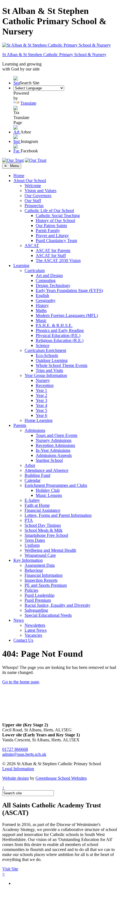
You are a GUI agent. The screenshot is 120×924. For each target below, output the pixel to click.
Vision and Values (40, 190)
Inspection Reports (41, 580)
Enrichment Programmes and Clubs (56, 485)
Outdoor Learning (52, 360)
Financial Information (44, 575)
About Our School (29, 180)
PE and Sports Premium (46, 585)
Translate (28, 103)
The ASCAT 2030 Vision (58, 260)
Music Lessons (49, 495)
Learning (21, 265)
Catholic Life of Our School (49, 210)
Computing (46, 280)
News (18, 620)
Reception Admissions (55, 445)
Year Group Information (46, 375)
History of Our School (55, 220)
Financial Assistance (42, 510)
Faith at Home (37, 505)
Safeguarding (36, 610)
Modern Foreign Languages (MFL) (67, 315)
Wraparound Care (40, 555)
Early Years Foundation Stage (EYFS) (69, 290)
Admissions (35, 430)
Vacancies (33, 635)
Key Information (28, 560)
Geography (46, 300)
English (42, 295)
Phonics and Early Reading (60, 330)
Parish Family (48, 230)
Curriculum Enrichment (45, 350)
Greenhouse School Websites (61, 778)
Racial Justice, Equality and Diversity (57, 605)
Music (41, 320)
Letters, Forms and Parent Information (58, 515)
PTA (29, 520)
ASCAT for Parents (53, 250)
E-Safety (32, 500)
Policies (31, 590)
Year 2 (41, 395)
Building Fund (37, 475)
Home (18, 175)
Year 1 (41, 390)
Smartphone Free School (46, 535)
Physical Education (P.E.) (58, 335)
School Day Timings (43, 525)
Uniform (32, 545)
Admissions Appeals (54, 455)
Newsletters (35, 625)
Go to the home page (20, 681)
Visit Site (10, 869)
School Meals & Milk (44, 530)
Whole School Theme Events (61, 365)
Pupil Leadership (39, 595)
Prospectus (34, 205)
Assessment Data (40, 565)
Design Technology (53, 285)
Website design (15, 778)
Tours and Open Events (56, 435)
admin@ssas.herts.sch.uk (24, 754)
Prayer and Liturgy (52, 235)
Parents (19, 425)
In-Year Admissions (53, 450)
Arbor (30, 465)
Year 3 (41, 400)
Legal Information (18, 768)
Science (42, 345)
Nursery (43, 380)
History (42, 305)
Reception (45, 385)
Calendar (32, 480)
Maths (41, 310)
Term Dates (35, 540)
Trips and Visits (49, 370)
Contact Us (23, 640)
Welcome (33, 185)
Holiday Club (48, 490)
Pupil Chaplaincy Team (56, 240)
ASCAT (32, 245)
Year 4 (41, 405)
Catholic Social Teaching (58, 215)
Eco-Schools (47, 355)
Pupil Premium (38, 600)
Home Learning (38, 420)
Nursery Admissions (53, 440)
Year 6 (41, 415)
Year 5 (41, 410)
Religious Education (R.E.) (59, 340)
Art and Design (49, 275)
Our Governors (38, 195)
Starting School (49, 460)
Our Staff (33, 200)
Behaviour (34, 570)
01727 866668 (15, 749)
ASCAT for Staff (51, 255)
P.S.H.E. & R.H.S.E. (54, 325)
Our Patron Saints (51, 225)
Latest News (36, 630)
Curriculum (35, 270)
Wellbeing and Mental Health (50, 550)
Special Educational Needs (48, 615)
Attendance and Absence (46, 470)
